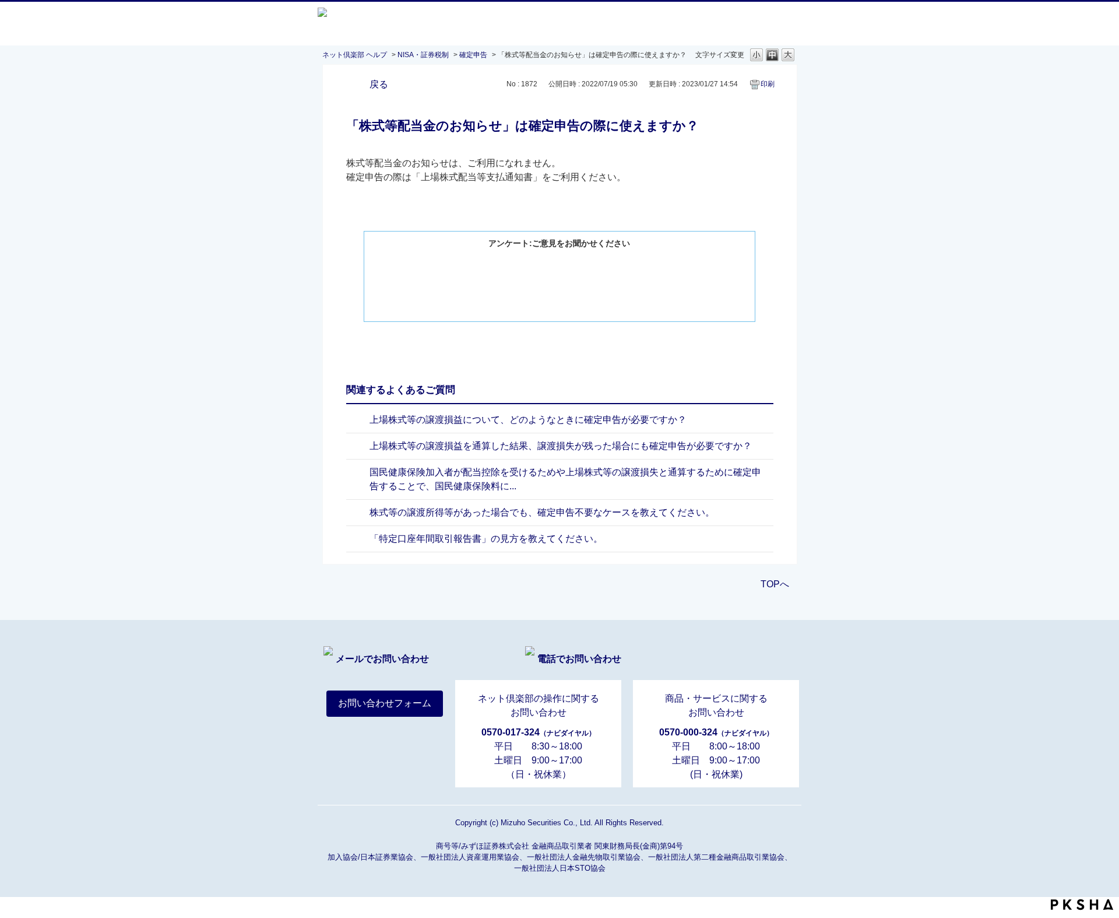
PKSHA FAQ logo (1082, 904)
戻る (379, 84)
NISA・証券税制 (423, 55)
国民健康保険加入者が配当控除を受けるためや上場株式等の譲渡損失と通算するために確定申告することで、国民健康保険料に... (565, 479)
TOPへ (775, 584)
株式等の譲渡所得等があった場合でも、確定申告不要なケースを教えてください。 (542, 512)
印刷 (768, 84)
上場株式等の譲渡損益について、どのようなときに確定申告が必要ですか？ (528, 420)
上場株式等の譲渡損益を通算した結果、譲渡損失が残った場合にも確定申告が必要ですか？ (561, 446)
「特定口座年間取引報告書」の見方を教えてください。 (486, 539)
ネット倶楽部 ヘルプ (354, 55)
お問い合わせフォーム (384, 703)
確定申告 (473, 55)
